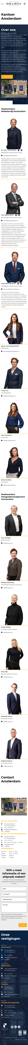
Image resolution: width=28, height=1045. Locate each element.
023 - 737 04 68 (8, 992)
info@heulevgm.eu (8, 543)
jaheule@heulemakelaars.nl (10, 155)
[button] (2, 3)
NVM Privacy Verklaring (11, 1037)
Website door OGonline (21, 1039)
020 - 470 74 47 (8, 840)
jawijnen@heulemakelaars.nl (10, 220)
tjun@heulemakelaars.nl (9, 396)
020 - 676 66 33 (8, 827)
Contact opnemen (7, 76)
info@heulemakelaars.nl (9, 440)
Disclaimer (22, 1037)
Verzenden (22, 925)
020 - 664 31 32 (8, 842)
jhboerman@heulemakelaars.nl (11, 289)
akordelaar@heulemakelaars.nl (11, 351)
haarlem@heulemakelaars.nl (11, 994)
